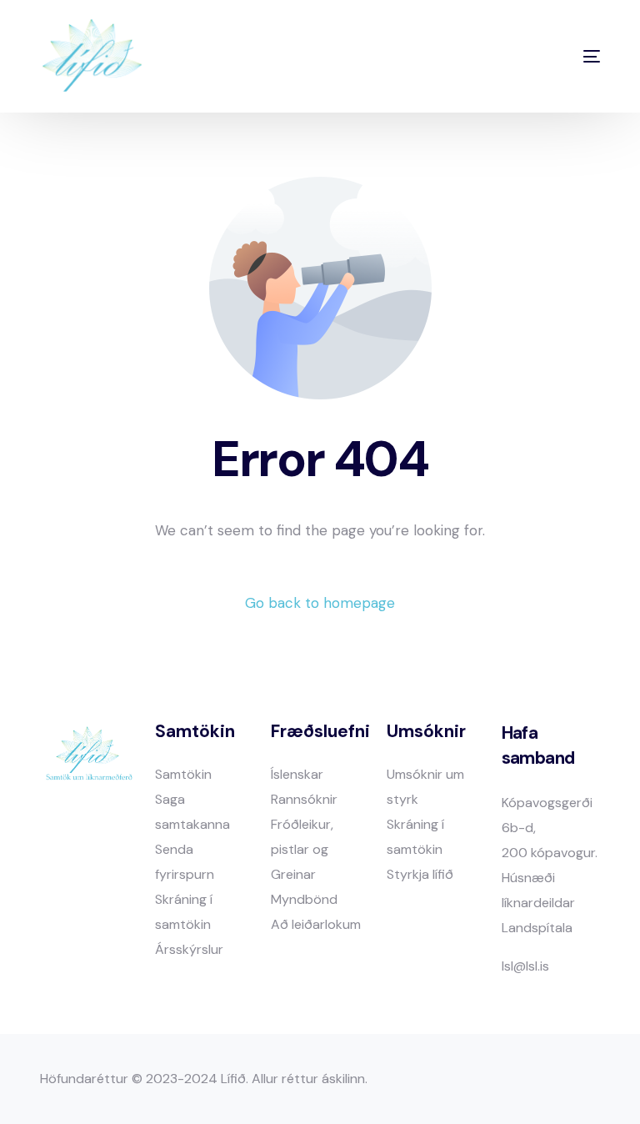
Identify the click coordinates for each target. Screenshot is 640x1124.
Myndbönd (304, 899)
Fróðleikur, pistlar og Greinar (302, 849)
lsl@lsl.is (525, 966)
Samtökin (183, 774)
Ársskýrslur (189, 949)
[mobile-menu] (560, 56)
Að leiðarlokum (316, 924)
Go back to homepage (320, 603)
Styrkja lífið (420, 874)
